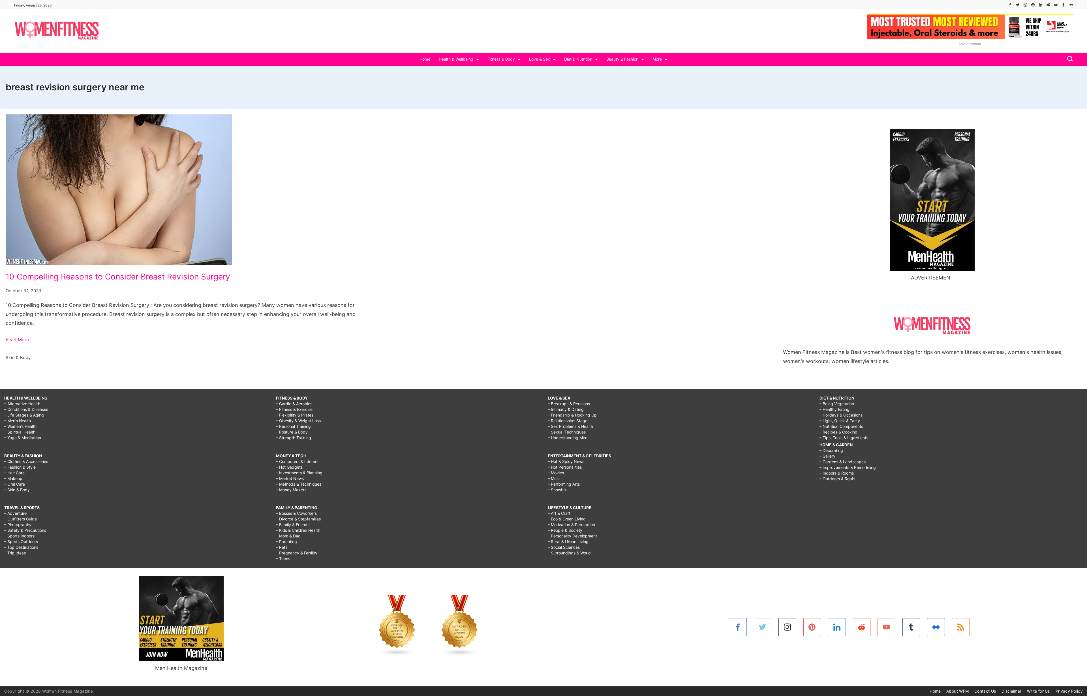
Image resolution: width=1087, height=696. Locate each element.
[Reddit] (1048, 5)
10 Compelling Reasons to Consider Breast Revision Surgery (118, 276)
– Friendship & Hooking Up (572, 415)
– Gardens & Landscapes (842, 461)
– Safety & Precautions (25, 530)
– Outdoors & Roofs (837, 478)
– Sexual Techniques (567, 432)
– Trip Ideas (15, 552)
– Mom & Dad (288, 535)
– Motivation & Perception (571, 524)
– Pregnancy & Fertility (296, 552)
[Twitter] (1017, 5)
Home (425, 59)
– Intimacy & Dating (566, 409)
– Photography (17, 524)
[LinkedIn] (1040, 5)
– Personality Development (572, 535)
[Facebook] (1010, 5)
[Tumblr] (1063, 5)
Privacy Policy (1069, 691)
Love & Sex (539, 59)
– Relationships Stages (568, 420)
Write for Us (1038, 691)
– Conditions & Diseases (26, 409)
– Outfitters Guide (20, 518)
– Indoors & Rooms (836, 473)
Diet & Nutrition (578, 59)
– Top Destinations (21, 547)
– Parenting (286, 541)
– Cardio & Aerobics (294, 403)
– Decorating (831, 450)
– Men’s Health (17, 420)
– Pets (281, 547)
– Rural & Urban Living (568, 541)
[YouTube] (1056, 5)
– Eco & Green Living (567, 518)
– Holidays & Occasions (841, 415)
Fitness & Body (501, 59)
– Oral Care (14, 484)
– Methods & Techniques (298, 484)
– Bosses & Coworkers (296, 513)
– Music (555, 478)
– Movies (556, 472)
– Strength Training (293, 437)
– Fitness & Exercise (294, 409)
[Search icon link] (1068, 59)
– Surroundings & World (569, 552)
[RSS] (961, 627)
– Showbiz (557, 489)
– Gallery (827, 456)
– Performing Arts (564, 484)
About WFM (957, 691)
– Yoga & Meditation (22, 437)
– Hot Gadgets (289, 467)
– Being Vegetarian (836, 403)
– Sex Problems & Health (570, 426)
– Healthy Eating (834, 409)
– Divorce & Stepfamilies (298, 518)
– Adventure (15, 513)
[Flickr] (1071, 5)
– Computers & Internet (297, 461)
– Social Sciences (564, 547)
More (657, 59)
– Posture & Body (292, 432)
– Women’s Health (20, 426)
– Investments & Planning (299, 472)
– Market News (290, 478)
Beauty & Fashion (622, 59)
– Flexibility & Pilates (294, 415)
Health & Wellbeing (456, 59)
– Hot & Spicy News (566, 461)
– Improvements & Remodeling (847, 467)
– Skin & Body (17, 489)
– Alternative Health (22, 403)
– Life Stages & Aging (24, 415)
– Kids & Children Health (298, 530)
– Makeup (13, 478)
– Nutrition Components (841, 426)
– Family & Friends (292, 524)
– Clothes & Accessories (26, 461)
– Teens (283, 558)
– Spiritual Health (19, 432)
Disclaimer (1011, 691)
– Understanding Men (567, 437)
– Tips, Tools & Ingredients (843, 437)
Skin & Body (18, 357)
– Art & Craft (559, 513)
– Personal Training (293, 426)
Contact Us (985, 691)
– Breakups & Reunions (569, 403)
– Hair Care (14, 472)
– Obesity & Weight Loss (298, 420)
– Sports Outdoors (21, 541)
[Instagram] (1025, 5)
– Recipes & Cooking (838, 432)
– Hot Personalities (565, 467)
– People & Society (565, 530)
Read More (17, 339)
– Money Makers (291, 489)
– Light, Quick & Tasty (839, 420)
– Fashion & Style (20, 467)
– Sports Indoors (19, 535)
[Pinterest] (1033, 5)
